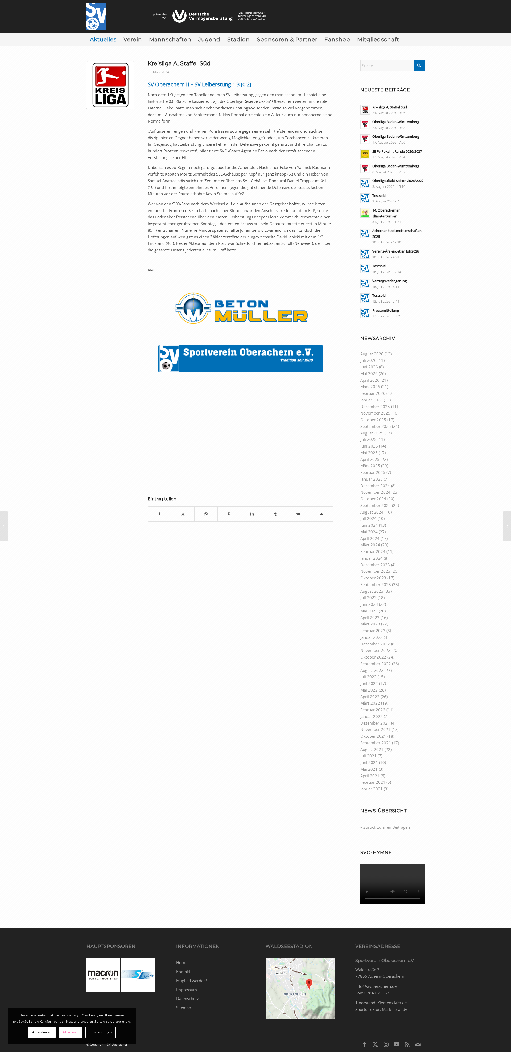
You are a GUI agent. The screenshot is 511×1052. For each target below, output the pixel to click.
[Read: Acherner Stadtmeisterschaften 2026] (365, 233)
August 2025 (372, 433)
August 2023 (372, 591)
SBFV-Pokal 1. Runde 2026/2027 (397, 151)
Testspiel (379, 195)
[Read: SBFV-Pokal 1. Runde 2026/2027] (365, 154)
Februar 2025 (372, 472)
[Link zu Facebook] (365, 1044)
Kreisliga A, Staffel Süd (389, 107)
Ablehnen (70, 1032)
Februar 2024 (372, 551)
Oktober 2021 (373, 736)
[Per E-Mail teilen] (321, 514)
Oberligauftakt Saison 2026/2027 (397, 180)
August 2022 (372, 670)
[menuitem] (103, 39)
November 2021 (375, 729)
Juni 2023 (369, 604)
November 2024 (375, 492)
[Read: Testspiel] (365, 198)
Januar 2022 (371, 716)
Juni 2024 (369, 525)
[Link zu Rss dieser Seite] (407, 1044)
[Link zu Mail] (418, 1044)
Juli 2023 (368, 597)
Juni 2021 (369, 762)
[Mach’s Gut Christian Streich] (507, 526)
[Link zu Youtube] (397, 1044)
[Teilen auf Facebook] (159, 514)
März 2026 (370, 386)
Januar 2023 (371, 637)
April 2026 (370, 380)
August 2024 (372, 512)
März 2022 (370, 703)
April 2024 (370, 538)
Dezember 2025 (375, 406)
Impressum (186, 989)
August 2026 (372, 353)
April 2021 (370, 775)
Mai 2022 (369, 690)
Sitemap (183, 1007)
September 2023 (375, 584)
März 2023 (370, 624)
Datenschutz (187, 998)
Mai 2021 (369, 769)
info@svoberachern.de (376, 986)
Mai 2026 (369, 373)
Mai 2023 (369, 611)
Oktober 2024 (373, 498)
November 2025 (375, 413)
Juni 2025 (369, 446)
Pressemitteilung (385, 310)
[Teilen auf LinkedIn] (252, 514)
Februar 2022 (372, 709)
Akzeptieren (42, 1032)
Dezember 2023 (375, 564)
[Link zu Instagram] (386, 1044)
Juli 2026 (368, 360)
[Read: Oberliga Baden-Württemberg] (365, 124)
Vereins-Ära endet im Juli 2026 (395, 251)
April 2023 (370, 617)
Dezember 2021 (375, 723)
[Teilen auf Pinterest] (229, 514)
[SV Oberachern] (96, 16)
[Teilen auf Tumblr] (275, 514)
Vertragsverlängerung (389, 280)
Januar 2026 (371, 400)
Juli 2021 (368, 755)
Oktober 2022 (373, 657)
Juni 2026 (369, 366)
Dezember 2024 (375, 485)
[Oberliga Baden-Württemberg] (4, 526)
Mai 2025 (369, 452)
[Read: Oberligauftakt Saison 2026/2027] (365, 183)
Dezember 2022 (375, 644)
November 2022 (375, 650)
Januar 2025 (371, 479)
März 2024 (370, 544)
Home (181, 962)
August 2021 (372, 749)
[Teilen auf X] (182, 514)
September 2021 (375, 742)
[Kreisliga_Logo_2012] (110, 85)
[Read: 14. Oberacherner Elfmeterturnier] (365, 213)
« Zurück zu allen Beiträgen (385, 827)
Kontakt (183, 971)
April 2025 (370, 459)
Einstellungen (101, 1032)
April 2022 (370, 696)
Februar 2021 (372, 782)
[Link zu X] (375, 1044)
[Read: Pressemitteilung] (365, 313)
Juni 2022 (369, 683)
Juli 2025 (368, 439)
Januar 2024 (371, 558)
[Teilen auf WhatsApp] (206, 514)
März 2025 (370, 465)
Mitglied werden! (191, 980)
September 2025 (375, 426)
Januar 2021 (371, 788)
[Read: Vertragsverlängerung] (365, 283)
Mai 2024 (369, 531)
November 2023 (375, 571)
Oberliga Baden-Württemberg (395, 121)
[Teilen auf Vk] (298, 514)
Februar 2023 (372, 630)
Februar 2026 (372, 393)
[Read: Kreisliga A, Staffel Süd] (365, 110)
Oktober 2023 (373, 577)
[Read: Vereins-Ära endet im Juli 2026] (365, 254)
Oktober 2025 (373, 419)
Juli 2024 (368, 518)
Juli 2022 (368, 676)
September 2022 (375, 663)
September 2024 (375, 505)
